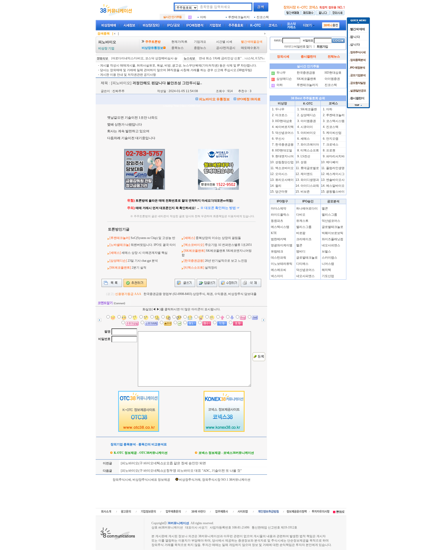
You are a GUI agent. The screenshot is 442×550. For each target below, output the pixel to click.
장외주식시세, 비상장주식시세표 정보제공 (141, 479)
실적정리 (211, 267)
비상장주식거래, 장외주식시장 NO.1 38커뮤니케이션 (214, 479)
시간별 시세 (224, 41)
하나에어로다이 (307, 208)
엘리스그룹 (304, 227)
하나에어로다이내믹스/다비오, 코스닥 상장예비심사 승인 (133, 58)
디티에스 (302, 264)
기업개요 (200, 41)
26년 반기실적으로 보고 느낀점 (226, 260)
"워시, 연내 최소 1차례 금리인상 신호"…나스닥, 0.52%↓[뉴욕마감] (225, 58)
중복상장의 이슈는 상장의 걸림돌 (218, 238)
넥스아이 (277, 276)
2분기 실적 (139, 267)
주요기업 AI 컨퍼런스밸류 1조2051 (228, 245)
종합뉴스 (200, 48)
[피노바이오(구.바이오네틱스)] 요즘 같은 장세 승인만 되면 (163, 463)
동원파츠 (277, 221)
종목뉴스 (177, 48)
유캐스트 (302, 221)
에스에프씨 (278, 270)
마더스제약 (278, 208)
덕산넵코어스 (305, 270)
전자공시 (229, 48)
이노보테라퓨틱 (281, 264)
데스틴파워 (278, 257)
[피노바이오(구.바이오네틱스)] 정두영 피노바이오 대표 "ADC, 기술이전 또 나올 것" (181, 470)
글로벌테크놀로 (307, 257)
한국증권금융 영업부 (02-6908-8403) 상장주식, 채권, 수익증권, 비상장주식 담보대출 (200, 294)
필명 (107, 331)
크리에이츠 (304, 239)
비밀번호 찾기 (303, 46)
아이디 (278, 40)
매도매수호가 (250, 48)
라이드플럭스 (280, 214)
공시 (219, 48)
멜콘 (299, 245)
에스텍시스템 (280, 227)
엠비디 (300, 251)
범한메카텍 (278, 239)
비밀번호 (104, 339)
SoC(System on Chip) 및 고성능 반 (153, 238)
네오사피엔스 (305, 276)
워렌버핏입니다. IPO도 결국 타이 (153, 245)
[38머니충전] (330, 24)
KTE (274, 233)
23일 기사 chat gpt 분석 (143, 260)
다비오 (300, 214)
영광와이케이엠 (281, 245)
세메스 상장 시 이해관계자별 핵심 (144, 253)
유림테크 (277, 251)
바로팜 (300, 233)
